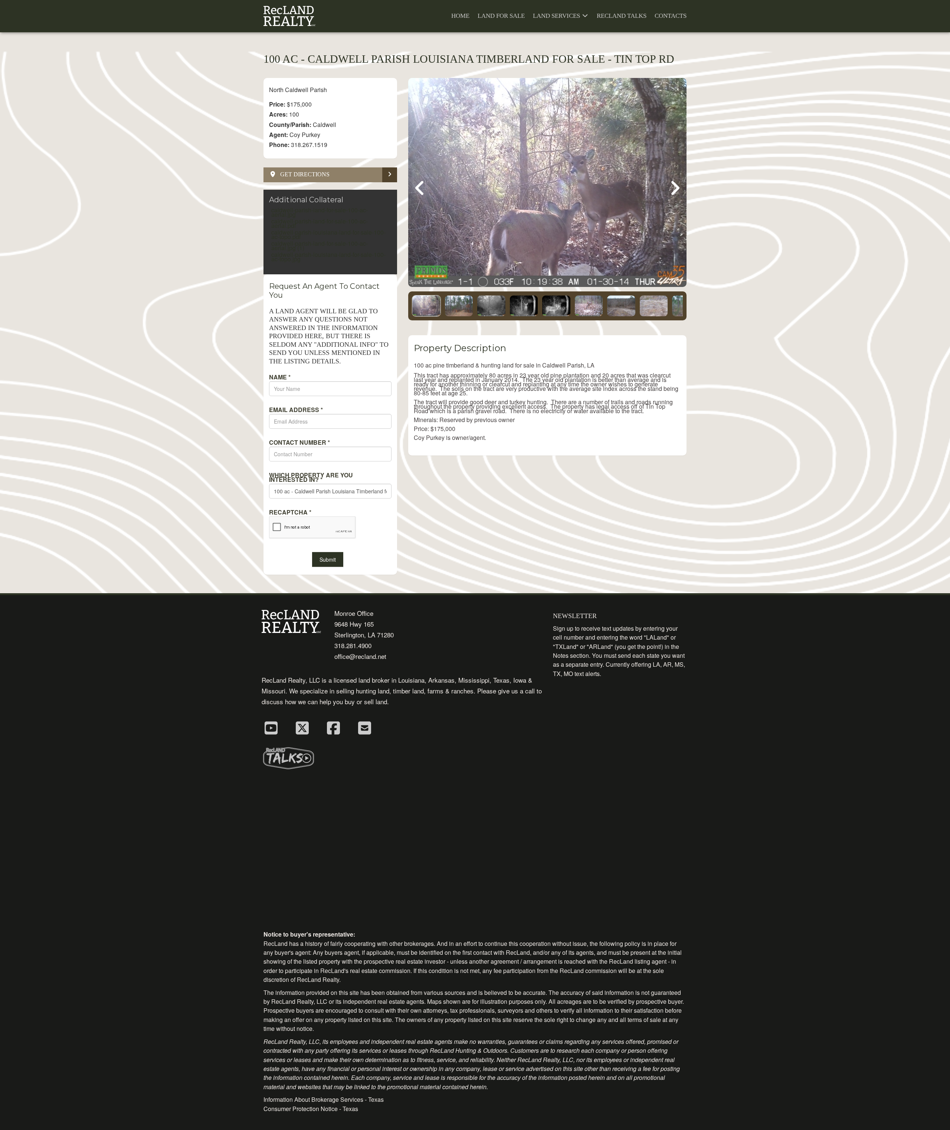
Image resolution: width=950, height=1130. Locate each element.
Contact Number (299, 442)
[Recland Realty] (289, 16)
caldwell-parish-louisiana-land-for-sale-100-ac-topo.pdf (328, 234)
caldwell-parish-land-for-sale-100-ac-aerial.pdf (319, 223)
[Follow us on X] (302, 727)
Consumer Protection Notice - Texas (310, 1108)
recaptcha (290, 512)
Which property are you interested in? (311, 477)
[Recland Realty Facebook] (333, 727)
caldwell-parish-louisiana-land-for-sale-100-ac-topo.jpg (328, 256)
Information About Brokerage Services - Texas (323, 1099)
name (280, 377)
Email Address (296, 410)
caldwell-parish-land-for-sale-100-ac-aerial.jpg (319, 212)
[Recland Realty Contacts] (364, 727)
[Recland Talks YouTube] (271, 727)
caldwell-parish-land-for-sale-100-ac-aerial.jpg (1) (319, 245)
